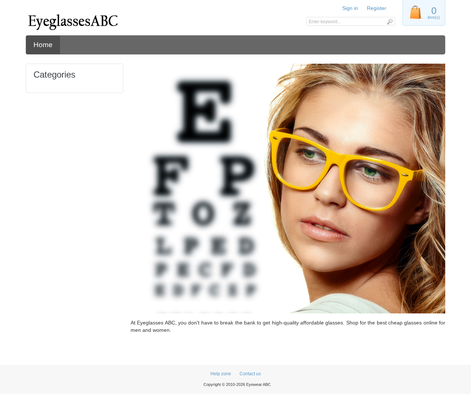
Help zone (220, 373)
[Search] (389, 21)
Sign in (350, 8)
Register (376, 8)
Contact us (250, 373)
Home (43, 45)
